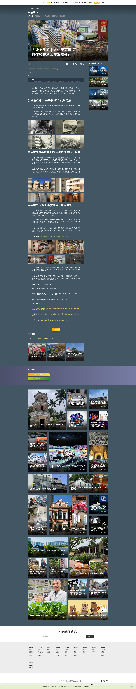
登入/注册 (97, 2)
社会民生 (84, 659)
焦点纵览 (71, 2)
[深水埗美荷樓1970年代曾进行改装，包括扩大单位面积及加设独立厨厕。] (56, 197)
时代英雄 (66, 656)
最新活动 (31, 674)
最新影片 (85, 2)
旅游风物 (49, 658)
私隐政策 (74, 686)
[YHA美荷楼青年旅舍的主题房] (56, 259)
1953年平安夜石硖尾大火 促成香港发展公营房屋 (54, 236)
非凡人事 (62, 2)
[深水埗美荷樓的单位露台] (75, 197)
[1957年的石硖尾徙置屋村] (42, 142)
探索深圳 (37, 16)
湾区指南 (62, 16)
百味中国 (49, 656)
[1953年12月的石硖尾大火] (42, 127)
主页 (28, 8)
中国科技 (43, 2)
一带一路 (102, 662)
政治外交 (84, 656)
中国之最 (57, 658)
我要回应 (56, 329)
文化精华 (67, 2)
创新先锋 (66, 659)
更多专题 (102, 663)
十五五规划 (103, 656)
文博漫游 (75, 662)
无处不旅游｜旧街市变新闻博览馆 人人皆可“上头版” (55, 320)
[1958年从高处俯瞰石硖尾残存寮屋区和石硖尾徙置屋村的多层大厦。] (70, 142)
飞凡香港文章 (94, 63)
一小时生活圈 (46, 16)
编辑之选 (93, 658)
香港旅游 (40, 68)
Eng (104, 2)
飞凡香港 (37, 8)
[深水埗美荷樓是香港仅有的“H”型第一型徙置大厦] (42, 185)
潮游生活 (53, 2)
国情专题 (81, 2)
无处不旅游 (32, 68)
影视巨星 (66, 663)
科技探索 (31, 662)
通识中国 (57, 2)
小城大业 (102, 658)
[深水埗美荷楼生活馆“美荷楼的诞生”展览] (42, 247)
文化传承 (75, 656)
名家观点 (76, 2)
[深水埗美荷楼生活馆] (70, 247)
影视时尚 (49, 659)
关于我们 (90, 2)
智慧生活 (31, 656)
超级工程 (31, 658)
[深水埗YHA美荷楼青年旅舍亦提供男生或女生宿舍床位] (75, 259)
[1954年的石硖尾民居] (70, 127)
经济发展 (84, 658)
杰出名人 (66, 658)
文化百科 (75, 659)
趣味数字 (57, 656)
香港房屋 (47, 68)
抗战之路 (102, 659)
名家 (93, 656)
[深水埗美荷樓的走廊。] (37, 197)
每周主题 (31, 669)
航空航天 (31, 659)
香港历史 (54, 68)
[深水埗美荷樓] (70, 185)
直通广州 (55, 16)
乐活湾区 (48, 2)
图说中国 (75, 658)
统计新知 (57, 659)
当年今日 (36, 353)
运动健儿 (66, 662)
